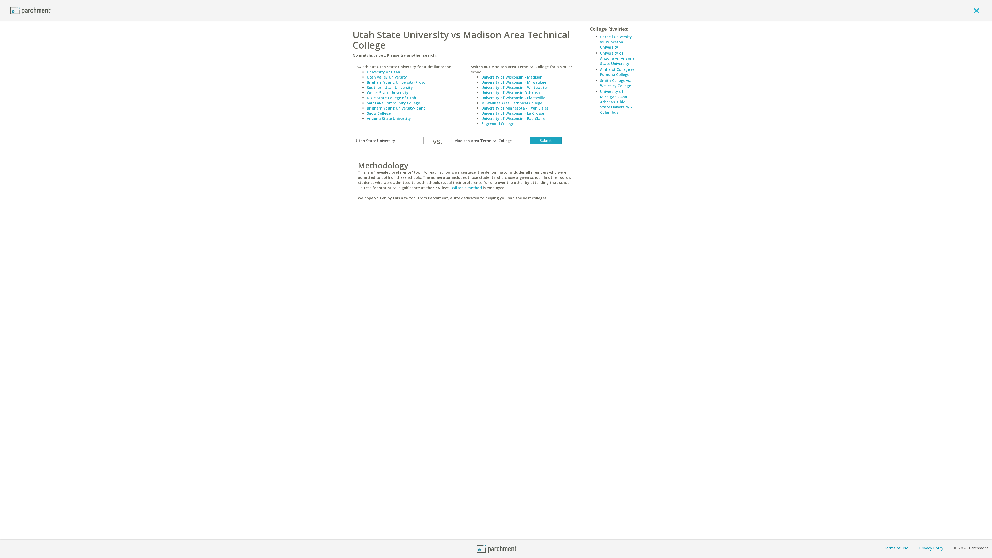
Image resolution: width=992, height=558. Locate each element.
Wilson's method (467, 187)
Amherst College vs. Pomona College (618, 72)
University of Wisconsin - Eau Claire (513, 118)
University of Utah (383, 71)
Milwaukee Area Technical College (511, 102)
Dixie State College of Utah (391, 97)
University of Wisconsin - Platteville (513, 97)
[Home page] (30, 10)
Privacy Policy (931, 548)
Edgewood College (497, 123)
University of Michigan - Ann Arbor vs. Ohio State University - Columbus (616, 102)
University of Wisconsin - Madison (511, 77)
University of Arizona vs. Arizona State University (617, 58)
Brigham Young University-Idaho (396, 108)
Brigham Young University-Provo (396, 82)
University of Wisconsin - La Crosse (512, 113)
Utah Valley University (387, 77)
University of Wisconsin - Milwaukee (513, 82)
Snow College (379, 113)
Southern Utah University (390, 87)
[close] (976, 10)
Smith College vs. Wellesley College (615, 83)
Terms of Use (896, 548)
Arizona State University (389, 118)
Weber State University (387, 92)
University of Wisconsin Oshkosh (510, 92)
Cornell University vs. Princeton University (616, 42)
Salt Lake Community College (393, 102)
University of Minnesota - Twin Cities (514, 108)
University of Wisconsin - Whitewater (514, 87)
